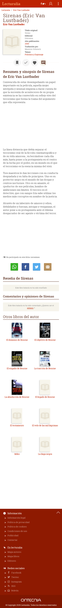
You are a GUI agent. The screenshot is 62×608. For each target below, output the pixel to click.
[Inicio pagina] (58, 512)
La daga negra (45, 454)
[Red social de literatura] (11, 4)
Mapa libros (13, 556)
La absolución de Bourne (17, 396)
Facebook (16, 572)
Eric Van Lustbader (21, 10)
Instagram (16, 581)
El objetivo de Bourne (45, 339)
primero (30, 308)
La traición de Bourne (45, 368)
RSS (13, 586)
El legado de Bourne (45, 396)
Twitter (15, 577)
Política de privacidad (18, 522)
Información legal (16, 517)
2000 (27, 43)
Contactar (12, 540)
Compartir (25, 267)
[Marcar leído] (25, 62)
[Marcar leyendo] (17, 62)
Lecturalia (6, 10)
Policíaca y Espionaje (34, 54)
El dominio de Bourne (17, 339)
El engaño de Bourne (17, 368)
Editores (12, 560)
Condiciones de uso (17, 531)
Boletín (15, 590)
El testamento (17, 425)
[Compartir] (43, 4)
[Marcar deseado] (34, 62)
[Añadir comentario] (43, 62)
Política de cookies (17, 526)
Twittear (36, 267)
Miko (17, 454)
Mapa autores (14, 552)
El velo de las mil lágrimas (45, 425)
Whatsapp (14, 267)
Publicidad (13, 535)
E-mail (47, 267)
